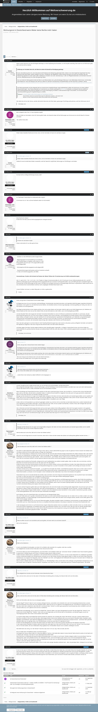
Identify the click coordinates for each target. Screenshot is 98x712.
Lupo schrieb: (20, 342)
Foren (13, 1)
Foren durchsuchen (16, 4)
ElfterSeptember (9, 244)
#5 (92, 172)
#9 (92, 253)
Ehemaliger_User (9, 119)
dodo (10, 264)
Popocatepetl (10, 431)
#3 (92, 130)
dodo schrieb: (20, 366)
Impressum (38, 1)
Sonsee (6, 32)
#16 (92, 514)
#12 (92, 363)
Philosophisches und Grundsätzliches (67, 678)
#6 (92, 194)
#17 (92, 537)
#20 (92, 647)
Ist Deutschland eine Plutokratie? (18, 679)
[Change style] (86, 1)
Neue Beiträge (7, 4)
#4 (92, 152)
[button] (24, 1)
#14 (92, 420)
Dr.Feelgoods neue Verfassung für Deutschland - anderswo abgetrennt (27, 692)
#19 (92, 589)
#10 (92, 297)
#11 (92, 338)
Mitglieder (29, 1)
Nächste (14, 56)
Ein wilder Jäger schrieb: (23, 156)
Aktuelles (20, 1)
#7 (92, 215)
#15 (92, 440)
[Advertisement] (49, 44)
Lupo (10, 307)
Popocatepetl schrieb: (22, 444)
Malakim (10, 225)
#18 (92, 567)
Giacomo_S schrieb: (22, 424)
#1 (92, 60)
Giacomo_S (10, 393)
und (25, 333)
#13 (92, 382)
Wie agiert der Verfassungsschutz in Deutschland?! (22, 688)
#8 (92, 234)
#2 (92, 109)
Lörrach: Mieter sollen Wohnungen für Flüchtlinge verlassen (38, 94)
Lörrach (63, 89)
